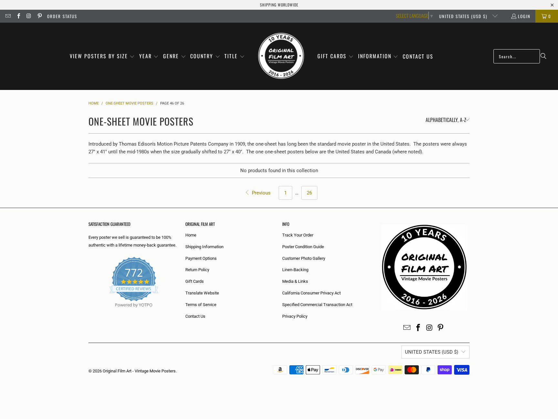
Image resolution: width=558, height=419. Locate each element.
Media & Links (295, 281)
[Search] (543, 56)
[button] (102, 56)
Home (190, 235)
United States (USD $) (464, 16)
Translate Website (202, 293)
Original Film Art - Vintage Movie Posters (139, 371)
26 (309, 193)
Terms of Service (200, 304)
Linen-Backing (295, 269)
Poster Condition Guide (303, 246)
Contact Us (195, 316)
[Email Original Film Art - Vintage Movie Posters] (8, 16)
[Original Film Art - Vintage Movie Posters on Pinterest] (39, 16)
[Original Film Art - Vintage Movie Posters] (281, 56)
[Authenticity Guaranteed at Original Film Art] (88, 312)
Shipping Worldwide (279, 4)
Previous (261, 193)
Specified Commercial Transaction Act (317, 304)
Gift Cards (194, 281)
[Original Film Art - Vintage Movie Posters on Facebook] (18, 16)
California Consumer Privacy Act (311, 293)
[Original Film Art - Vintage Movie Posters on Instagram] (29, 16)
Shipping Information (204, 246)
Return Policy (197, 269)
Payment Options (201, 258)
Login (524, 16)
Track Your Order (297, 235)
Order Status (62, 16)
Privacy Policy (294, 316)
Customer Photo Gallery (303, 258)
